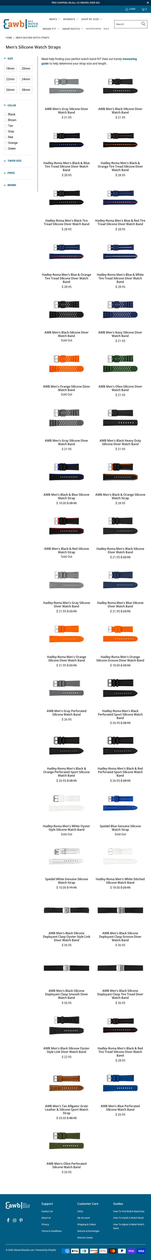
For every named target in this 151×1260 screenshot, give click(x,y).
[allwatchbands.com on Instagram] (14, 1220)
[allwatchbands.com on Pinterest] (21, 1220)
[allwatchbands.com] (21, 24)
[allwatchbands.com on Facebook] (8, 1220)
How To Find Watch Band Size (128, 1211)
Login (132, 9)
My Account (83, 1217)
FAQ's (80, 1211)
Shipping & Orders (86, 1224)
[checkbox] (10, 68)
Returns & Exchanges (88, 1231)
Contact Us (47, 1211)
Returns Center (85, 1237)
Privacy (45, 1224)
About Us (46, 1217)
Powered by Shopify (45, 1250)
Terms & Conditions (51, 1231)
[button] (55, 19)
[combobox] (130, 24)
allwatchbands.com (24, 1250)
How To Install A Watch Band (128, 1217)
